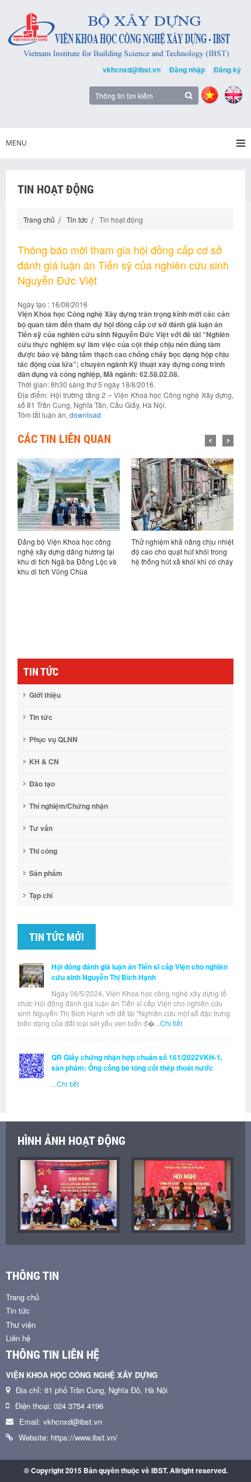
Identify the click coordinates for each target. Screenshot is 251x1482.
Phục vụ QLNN (53, 739)
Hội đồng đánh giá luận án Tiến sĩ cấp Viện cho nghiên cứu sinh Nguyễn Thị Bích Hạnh (139, 971)
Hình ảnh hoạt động (72, 1141)
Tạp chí (41, 895)
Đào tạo (42, 783)
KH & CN (44, 761)
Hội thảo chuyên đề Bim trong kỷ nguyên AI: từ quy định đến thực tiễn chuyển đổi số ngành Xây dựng (197, 556)
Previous (210, 440)
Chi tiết (171, 1023)
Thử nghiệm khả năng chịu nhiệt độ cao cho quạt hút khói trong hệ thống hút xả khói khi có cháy (87, 551)
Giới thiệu (45, 695)
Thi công (43, 851)
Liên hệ (18, 1338)
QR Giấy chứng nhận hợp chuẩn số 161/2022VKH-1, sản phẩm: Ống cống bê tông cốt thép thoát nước (136, 1062)
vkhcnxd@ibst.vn (132, 69)
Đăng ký (227, 69)
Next (227, 440)
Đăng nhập (187, 69)
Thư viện (21, 1324)
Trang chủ (39, 219)
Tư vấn (41, 828)
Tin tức (77, 219)
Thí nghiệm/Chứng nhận (68, 806)
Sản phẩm (45, 873)
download (85, 415)
